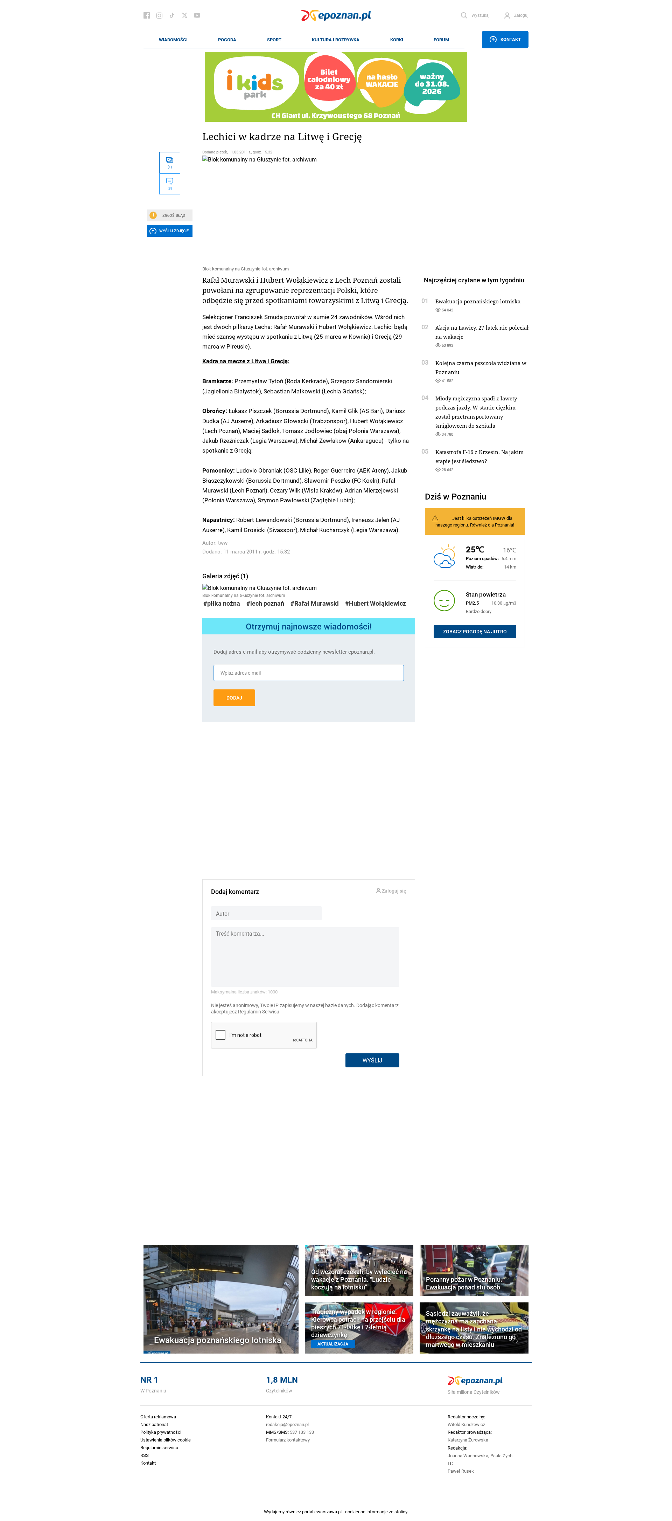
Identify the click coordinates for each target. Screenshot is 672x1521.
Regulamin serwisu (159, 1447)
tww (222, 542)
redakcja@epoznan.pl (287, 1424)
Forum (441, 39)
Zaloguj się (393, 891)
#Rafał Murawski (314, 603)
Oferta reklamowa (158, 1416)
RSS (144, 1455)
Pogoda (227, 39)
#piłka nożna (221, 603)
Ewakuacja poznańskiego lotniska (477, 301)
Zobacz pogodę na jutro (475, 631)
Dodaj (234, 698)
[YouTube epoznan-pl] (197, 15)
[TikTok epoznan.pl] (172, 15)
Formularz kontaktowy (288, 1440)
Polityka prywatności (160, 1432)
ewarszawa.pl (328, 1511)
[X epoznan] (184, 15)
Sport (274, 39)
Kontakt (510, 39)
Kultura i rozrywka (335, 39)
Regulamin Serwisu (258, 1012)
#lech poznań (265, 603)
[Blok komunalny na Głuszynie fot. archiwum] (308, 209)
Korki (396, 39)
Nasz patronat (154, 1424)
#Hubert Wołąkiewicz (375, 603)
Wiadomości (173, 39)
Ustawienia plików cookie (165, 1440)
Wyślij (372, 1060)
